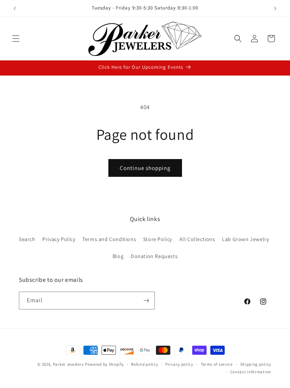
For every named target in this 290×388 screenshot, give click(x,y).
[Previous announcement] (14, 8)
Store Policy (157, 239)
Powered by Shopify (104, 364)
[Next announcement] (275, 8)
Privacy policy (179, 364)
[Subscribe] (146, 300)
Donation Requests (154, 256)
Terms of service (217, 364)
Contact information (250, 371)
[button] (16, 38)
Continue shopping (145, 168)
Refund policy (144, 364)
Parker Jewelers (68, 364)
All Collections (197, 239)
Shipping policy (255, 364)
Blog (118, 256)
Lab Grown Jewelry (245, 239)
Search (27, 239)
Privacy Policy (58, 239)
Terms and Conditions (109, 239)
